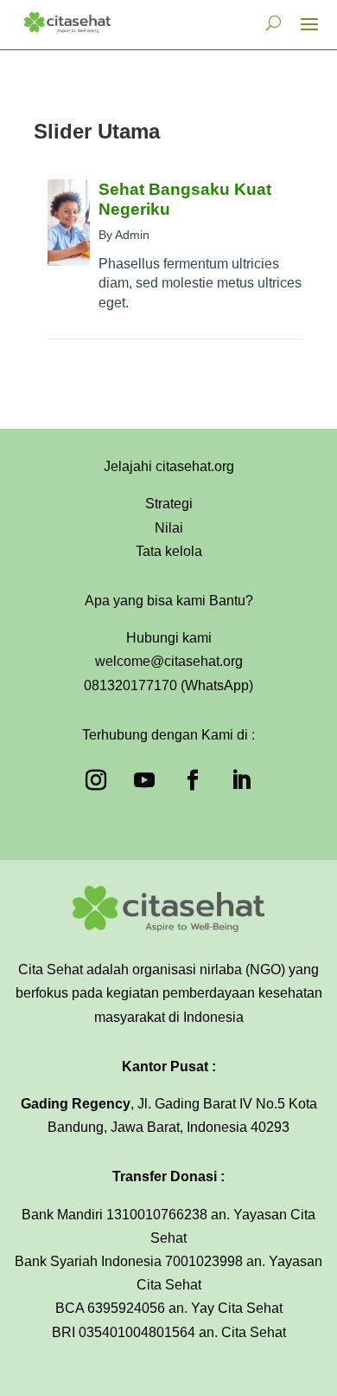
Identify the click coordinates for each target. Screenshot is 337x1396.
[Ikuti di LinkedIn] (241, 780)
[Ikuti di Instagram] (96, 780)
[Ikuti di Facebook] (192, 780)
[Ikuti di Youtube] (144, 780)
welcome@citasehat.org (169, 661)
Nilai (169, 527)
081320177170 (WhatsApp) (168, 685)
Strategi (169, 503)
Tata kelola (169, 551)
